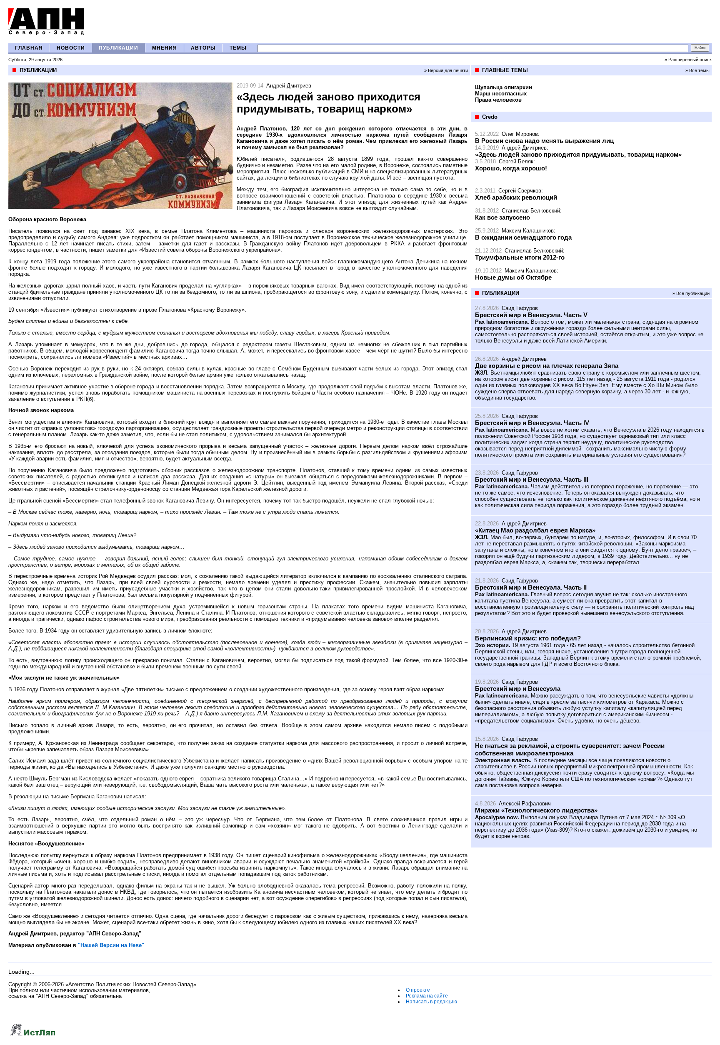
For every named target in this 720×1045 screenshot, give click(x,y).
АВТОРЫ (203, 47)
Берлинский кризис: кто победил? (528, 638)
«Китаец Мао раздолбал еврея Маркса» (535, 530)
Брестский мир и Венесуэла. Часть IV (532, 422)
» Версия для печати (446, 70)
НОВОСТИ (71, 47)
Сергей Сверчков (519, 191)
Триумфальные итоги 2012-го (520, 257)
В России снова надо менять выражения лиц (544, 140)
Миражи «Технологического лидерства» (536, 810)
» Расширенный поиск (688, 59)
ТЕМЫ (238, 47)
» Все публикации (691, 293)
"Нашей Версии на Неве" (111, 945)
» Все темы (697, 70)
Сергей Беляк (516, 161)
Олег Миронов (520, 134)
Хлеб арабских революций (516, 197)
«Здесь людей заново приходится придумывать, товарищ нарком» (578, 154)
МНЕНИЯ (164, 47)
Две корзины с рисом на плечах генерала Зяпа (546, 365)
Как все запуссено (502, 217)
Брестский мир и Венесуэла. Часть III (531, 479)
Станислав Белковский (531, 211)
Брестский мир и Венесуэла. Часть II (531, 587)
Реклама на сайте (427, 996)
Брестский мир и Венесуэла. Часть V (531, 314)
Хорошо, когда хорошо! (511, 168)
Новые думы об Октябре (513, 277)
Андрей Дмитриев (288, 85)
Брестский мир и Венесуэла (517, 688)
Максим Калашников (528, 231)
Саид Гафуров (520, 308)
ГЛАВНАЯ (29, 47)
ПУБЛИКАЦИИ (118, 47)
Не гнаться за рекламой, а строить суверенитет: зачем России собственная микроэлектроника (570, 749)
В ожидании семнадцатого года (523, 237)
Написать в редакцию (431, 1002)
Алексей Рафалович (525, 803)
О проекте (418, 990)
